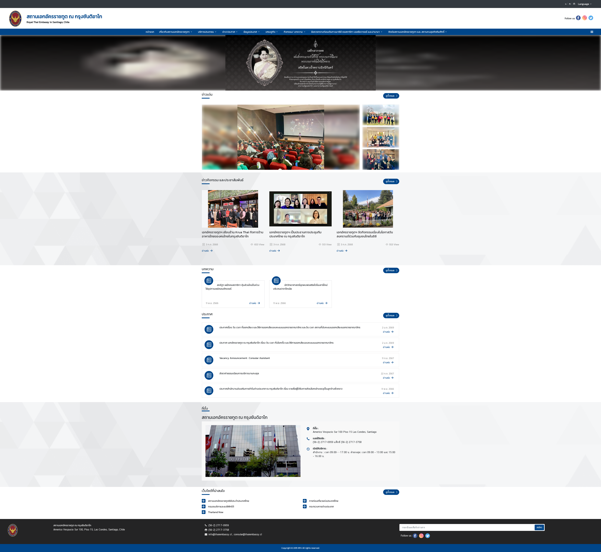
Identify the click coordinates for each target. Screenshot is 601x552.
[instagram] (584, 18)
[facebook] (578, 18)
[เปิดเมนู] (591, 32)
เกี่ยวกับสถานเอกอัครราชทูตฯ (174, 32)
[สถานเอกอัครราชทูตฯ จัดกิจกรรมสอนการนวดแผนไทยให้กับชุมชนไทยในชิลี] (380, 137)
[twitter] (591, 18)
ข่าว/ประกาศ (228, 32)
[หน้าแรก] (15, 18)
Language (583, 4)
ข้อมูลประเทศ (250, 32)
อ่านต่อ (205, 250)
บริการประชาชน (206, 32)
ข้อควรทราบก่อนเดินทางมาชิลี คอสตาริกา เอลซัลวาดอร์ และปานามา (345, 32)
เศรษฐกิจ (270, 32)
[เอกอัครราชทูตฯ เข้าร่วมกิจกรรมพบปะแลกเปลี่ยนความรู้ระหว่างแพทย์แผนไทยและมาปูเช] (380, 159)
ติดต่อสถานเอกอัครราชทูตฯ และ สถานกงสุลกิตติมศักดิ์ (416, 32)
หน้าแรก (150, 32)
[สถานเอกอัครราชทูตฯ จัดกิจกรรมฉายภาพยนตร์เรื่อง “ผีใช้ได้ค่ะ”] (281, 137)
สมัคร (539, 527)
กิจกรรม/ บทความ (293, 32)
